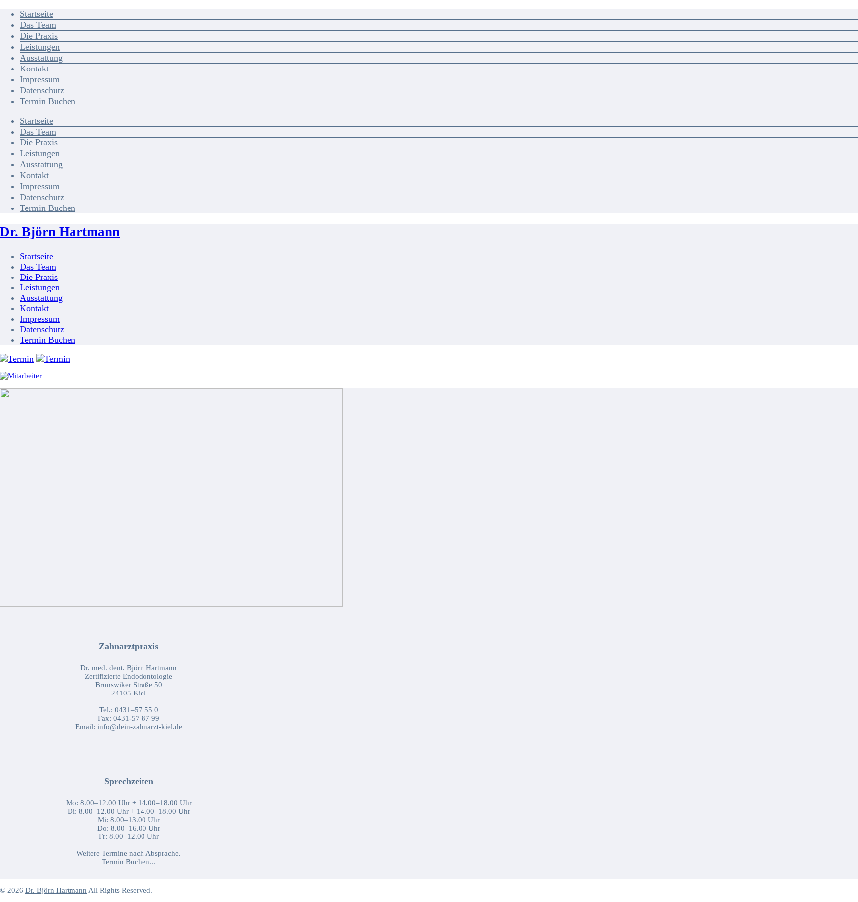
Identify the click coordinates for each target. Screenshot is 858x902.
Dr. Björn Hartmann (60, 231)
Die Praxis (39, 36)
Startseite (36, 14)
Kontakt (34, 68)
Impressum (40, 79)
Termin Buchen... (128, 862)
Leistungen (40, 47)
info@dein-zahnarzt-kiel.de (139, 727)
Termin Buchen (47, 101)
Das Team (38, 25)
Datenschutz (42, 90)
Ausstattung (41, 58)
